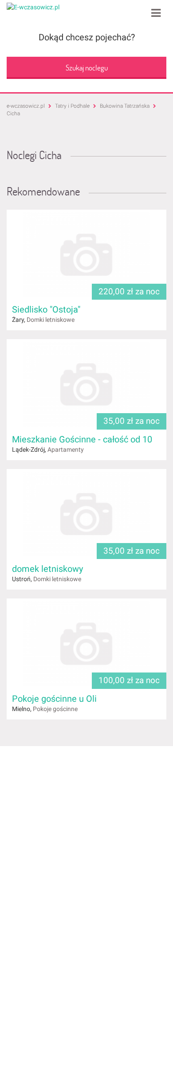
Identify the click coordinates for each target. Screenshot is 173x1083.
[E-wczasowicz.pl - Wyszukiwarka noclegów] (33, 6)
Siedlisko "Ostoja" (46, 309)
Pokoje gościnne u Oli (54, 698)
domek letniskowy (47, 568)
